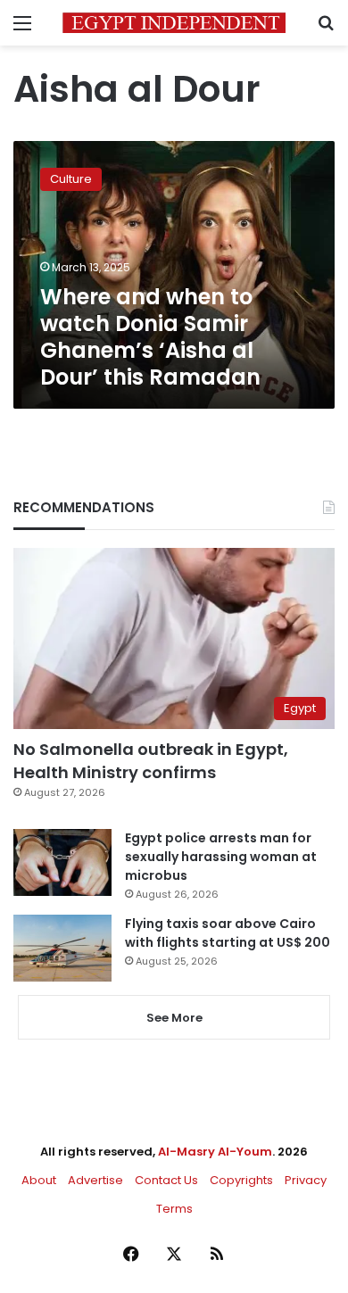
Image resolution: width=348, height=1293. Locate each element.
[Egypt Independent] (174, 22)
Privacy (306, 1180)
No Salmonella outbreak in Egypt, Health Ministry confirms (150, 760)
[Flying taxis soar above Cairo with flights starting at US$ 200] (62, 948)
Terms (174, 1208)
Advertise (95, 1180)
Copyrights (241, 1180)
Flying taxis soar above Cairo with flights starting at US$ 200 (227, 933)
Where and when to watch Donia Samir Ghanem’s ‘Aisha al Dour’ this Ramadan (150, 337)
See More (174, 1017)
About (38, 1180)
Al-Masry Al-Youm (215, 1151)
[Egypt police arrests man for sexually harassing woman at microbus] (62, 862)
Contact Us (166, 1180)
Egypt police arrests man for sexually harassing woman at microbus (221, 856)
